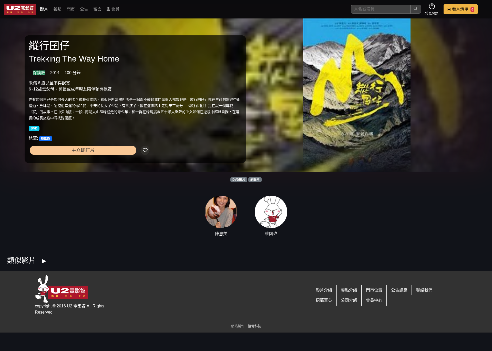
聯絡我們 (424, 290)
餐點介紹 (349, 290)
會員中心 (374, 300)
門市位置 (374, 290)
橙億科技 (254, 326)
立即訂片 (85, 150)
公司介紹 (349, 300)
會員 (114, 9)
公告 (84, 9)
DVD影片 (238, 180)
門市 (71, 9)
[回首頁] (20, 9)
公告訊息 (399, 290)
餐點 (57, 9)
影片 (44, 9)
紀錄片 (255, 180)
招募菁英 (324, 300)
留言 (97, 9)
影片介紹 (324, 290)
